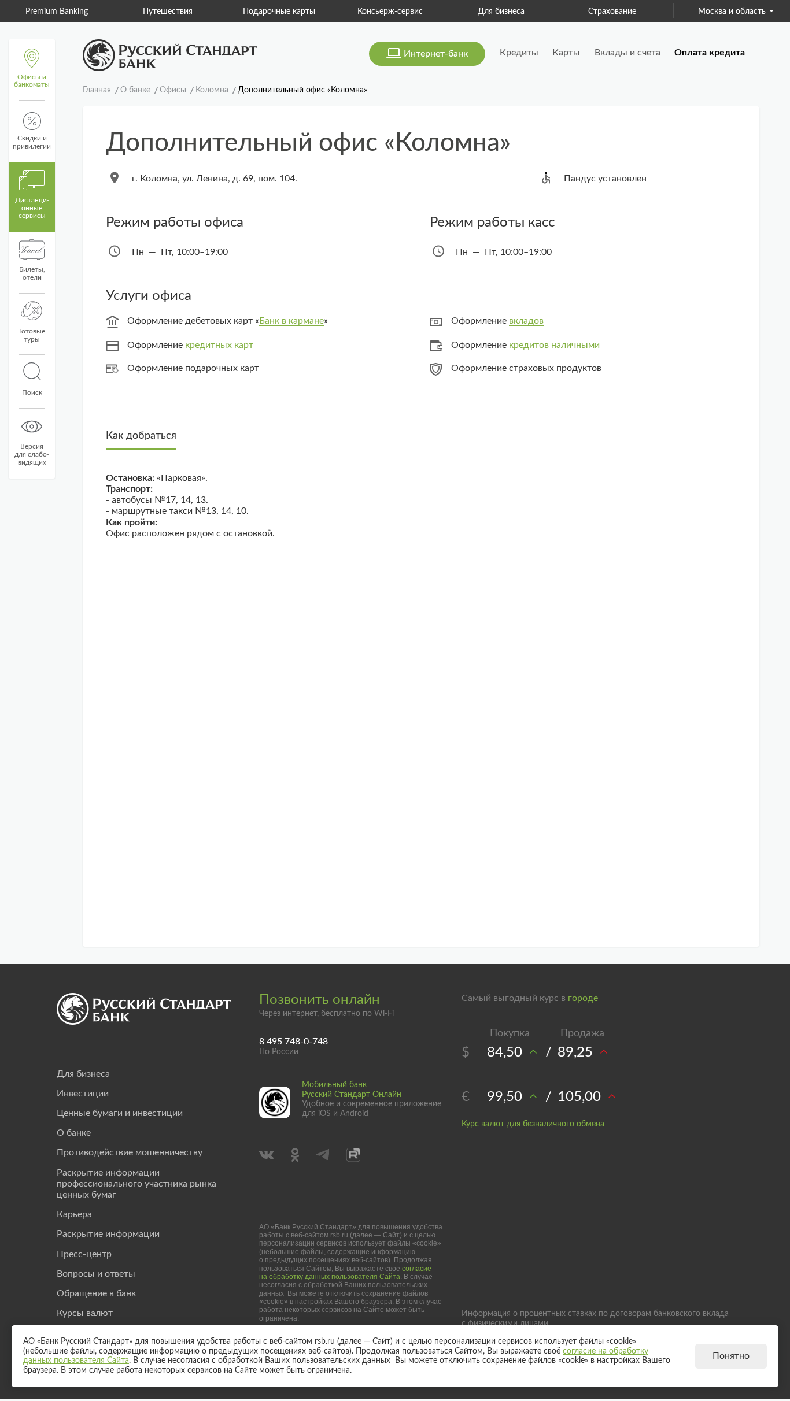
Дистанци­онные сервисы (32, 208)
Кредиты (519, 52)
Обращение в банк (96, 1293)
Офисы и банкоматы (32, 80)
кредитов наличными (554, 345)
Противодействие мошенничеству (129, 1152)
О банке (74, 1132)
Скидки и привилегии (32, 142)
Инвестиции (83, 1093)
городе (583, 998)
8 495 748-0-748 (293, 1041)
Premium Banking (56, 12)
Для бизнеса (501, 12)
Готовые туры (32, 335)
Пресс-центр (84, 1254)
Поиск (32, 392)
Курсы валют (85, 1313)
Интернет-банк (436, 53)
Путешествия (168, 12)
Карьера (74, 1214)
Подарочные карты (279, 12)
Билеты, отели (32, 273)
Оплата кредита (709, 52)
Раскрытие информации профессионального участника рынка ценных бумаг (136, 1183)
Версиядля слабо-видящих (31, 454)
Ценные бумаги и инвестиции (120, 1113)
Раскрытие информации (108, 1234)
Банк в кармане (291, 320)
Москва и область (732, 12)
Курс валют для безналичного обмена (533, 1124)
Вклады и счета (627, 52)
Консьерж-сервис (390, 12)
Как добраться (141, 436)
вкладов (526, 320)
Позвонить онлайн (319, 1000)
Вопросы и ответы (96, 1273)
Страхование (612, 12)
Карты (566, 52)
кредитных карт (219, 345)
